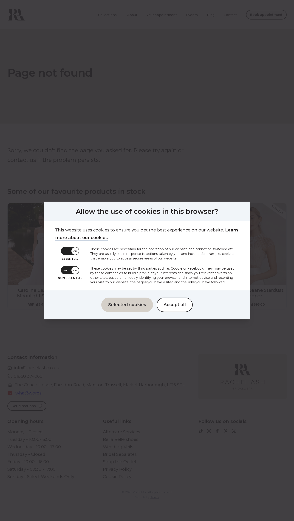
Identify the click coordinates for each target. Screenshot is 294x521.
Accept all (175, 304)
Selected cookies (127, 304)
